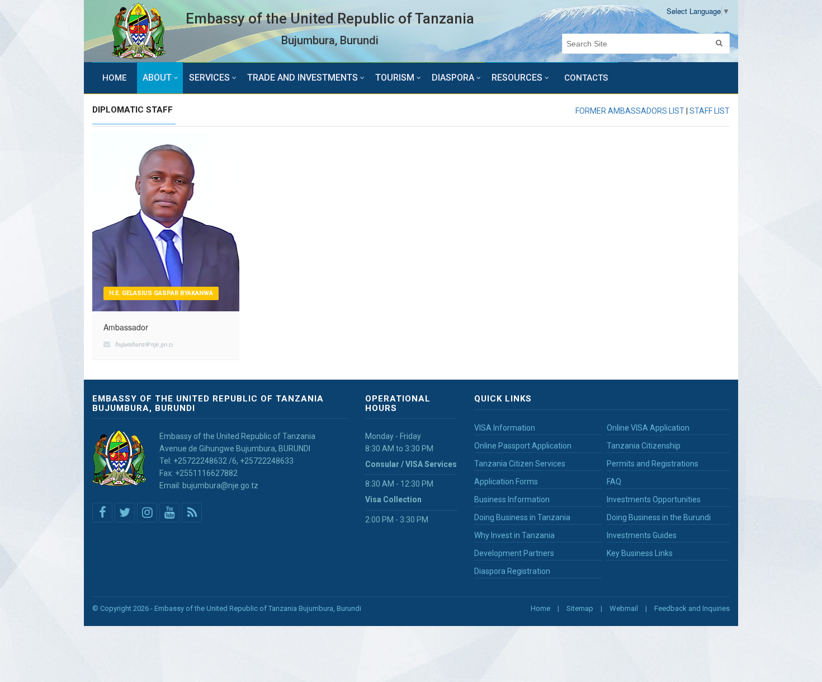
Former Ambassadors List (629, 110)
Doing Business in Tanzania (522, 517)
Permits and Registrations (652, 463)
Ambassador (125, 327)
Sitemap (579, 608)
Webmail (624, 608)
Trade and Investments (302, 77)
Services (209, 77)
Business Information (512, 499)
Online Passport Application (522, 445)
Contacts (586, 78)
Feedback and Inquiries (692, 608)
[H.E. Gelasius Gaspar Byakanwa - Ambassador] (165, 220)
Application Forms (506, 481)
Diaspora (453, 77)
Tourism (394, 77)
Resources (517, 77)
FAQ (614, 481)
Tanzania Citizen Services (519, 463)
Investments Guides (642, 535)
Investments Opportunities (654, 499)
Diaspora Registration (512, 571)
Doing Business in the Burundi (659, 517)
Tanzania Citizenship (644, 445)
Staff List (709, 110)
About (157, 77)
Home (114, 78)
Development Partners (514, 553)
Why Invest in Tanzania (514, 535)
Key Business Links (640, 553)
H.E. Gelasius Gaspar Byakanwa (161, 293)
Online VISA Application (648, 427)
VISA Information (504, 427)
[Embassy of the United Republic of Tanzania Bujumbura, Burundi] (139, 31)
